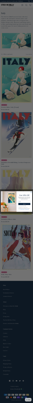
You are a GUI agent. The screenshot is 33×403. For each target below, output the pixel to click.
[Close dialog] (31, 192)
